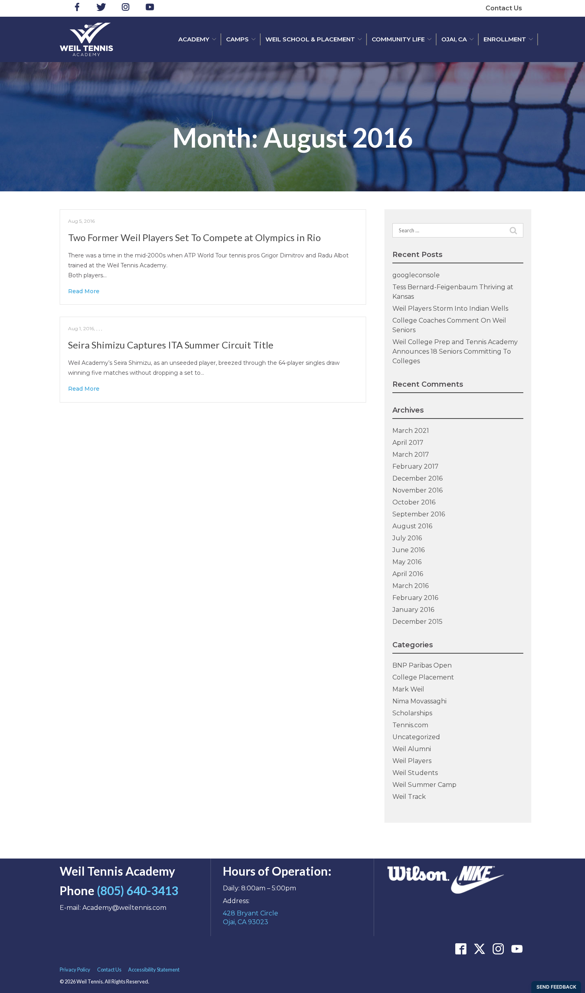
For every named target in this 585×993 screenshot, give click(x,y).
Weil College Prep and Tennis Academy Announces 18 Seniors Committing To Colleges (455, 351)
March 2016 (410, 586)
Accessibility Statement (153, 969)
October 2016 (413, 502)
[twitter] (101, 8)
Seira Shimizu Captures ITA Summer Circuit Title (170, 344)
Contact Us (504, 8)
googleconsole (416, 275)
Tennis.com (410, 725)
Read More (83, 291)
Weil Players (411, 761)
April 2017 (407, 442)
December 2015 (417, 621)
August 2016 (412, 526)
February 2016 (415, 598)
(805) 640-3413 (137, 890)
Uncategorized (416, 737)
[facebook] (77, 8)
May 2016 (406, 562)
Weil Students (415, 773)
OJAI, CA (454, 39)
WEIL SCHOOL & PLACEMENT (310, 39)
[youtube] (150, 8)
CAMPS (237, 39)
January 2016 (413, 609)
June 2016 (408, 550)
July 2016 (407, 538)
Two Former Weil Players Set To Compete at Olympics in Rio (194, 237)
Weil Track (409, 796)
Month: (292, 137)
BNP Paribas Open (422, 665)
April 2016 (407, 574)
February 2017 (415, 466)
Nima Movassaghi (419, 701)
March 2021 (410, 430)
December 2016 (417, 478)
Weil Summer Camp (424, 785)
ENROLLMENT (505, 39)
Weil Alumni (411, 749)
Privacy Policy (75, 969)
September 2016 (418, 514)
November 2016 (417, 490)
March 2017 (410, 454)
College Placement (423, 677)
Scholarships (412, 713)
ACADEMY (193, 39)
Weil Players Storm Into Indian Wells (450, 308)
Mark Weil (408, 689)
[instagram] (126, 8)
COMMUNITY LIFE (398, 39)
